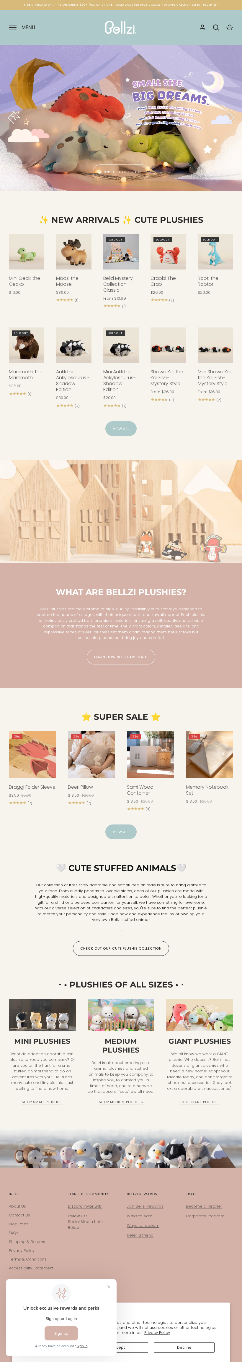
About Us (17, 1206)
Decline (184, 1347)
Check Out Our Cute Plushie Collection (121, 948)
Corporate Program (205, 1216)
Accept (118, 1347)
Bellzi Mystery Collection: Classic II (118, 284)
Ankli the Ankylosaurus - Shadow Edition (73, 380)
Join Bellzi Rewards (145, 1206)
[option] (121, 118)
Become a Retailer (204, 1206)
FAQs (13, 1233)
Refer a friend (140, 1235)
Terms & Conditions (28, 1259)
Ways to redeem (143, 1225)
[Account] (202, 27)
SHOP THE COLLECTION (121, 172)
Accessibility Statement (31, 1268)
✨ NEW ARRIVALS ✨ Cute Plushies (121, 220)
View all (121, 428)
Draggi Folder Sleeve (32, 787)
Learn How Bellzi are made (121, 657)
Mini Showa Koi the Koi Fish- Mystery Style (214, 377)
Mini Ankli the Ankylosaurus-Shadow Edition (119, 380)
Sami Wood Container (140, 790)
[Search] (216, 27)
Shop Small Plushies (42, 1102)
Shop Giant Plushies (199, 1102)
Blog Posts (19, 1224)
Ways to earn (140, 1216)
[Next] (230, 118)
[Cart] (229, 27)
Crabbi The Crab (163, 281)
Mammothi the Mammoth (25, 374)
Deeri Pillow (80, 787)
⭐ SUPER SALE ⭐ (121, 717)
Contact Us (19, 1215)
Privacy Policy (157, 1332)
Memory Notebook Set (207, 790)
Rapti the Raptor (208, 281)
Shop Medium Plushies (121, 1102)
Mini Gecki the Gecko (24, 281)
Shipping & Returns (27, 1242)
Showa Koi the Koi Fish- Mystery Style (167, 377)
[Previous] (12, 118)
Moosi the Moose (67, 281)
